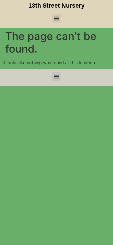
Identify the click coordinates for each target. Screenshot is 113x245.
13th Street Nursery (56, 5)
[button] (56, 18)
